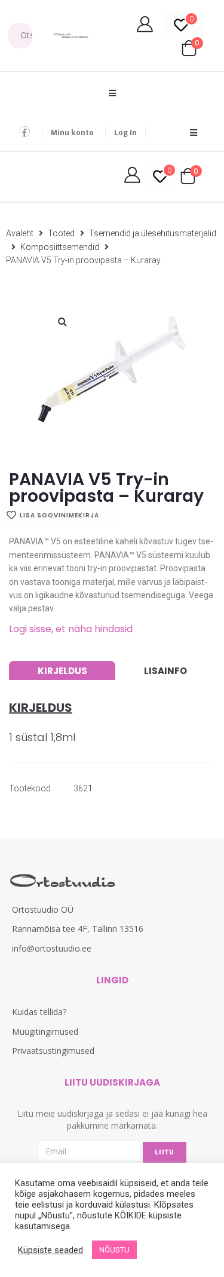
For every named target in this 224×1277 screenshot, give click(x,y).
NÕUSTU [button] (114, 1249)
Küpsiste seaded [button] (50, 1250)
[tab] (62, 670)
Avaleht (19, 233)
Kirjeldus (62, 671)
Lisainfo (165, 671)
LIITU (164, 1152)
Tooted (61, 233)
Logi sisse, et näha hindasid (71, 629)
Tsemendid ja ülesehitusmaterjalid (152, 233)
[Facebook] (24, 131)
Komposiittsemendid (59, 247)
